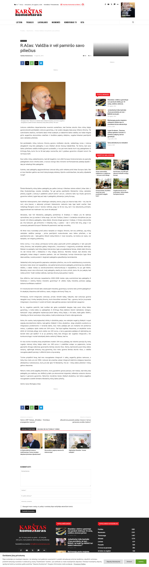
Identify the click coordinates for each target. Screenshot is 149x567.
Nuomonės (30, 31)
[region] (74, 560)
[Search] (133, 22)
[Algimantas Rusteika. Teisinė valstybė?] (80, 441)
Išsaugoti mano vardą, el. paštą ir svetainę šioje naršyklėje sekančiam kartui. (48, 506)
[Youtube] (108, 4)
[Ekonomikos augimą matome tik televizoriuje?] (56, 441)
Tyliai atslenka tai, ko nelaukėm (118, 143)
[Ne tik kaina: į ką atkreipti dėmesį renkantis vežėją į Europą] (121, 164)
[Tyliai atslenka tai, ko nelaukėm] (101, 145)
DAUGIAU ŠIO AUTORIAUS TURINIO (48, 429)
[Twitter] (111, 4)
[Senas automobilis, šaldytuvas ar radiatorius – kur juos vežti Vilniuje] (103, 164)
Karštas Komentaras (27, 55)
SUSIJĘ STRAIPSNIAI (28, 429)
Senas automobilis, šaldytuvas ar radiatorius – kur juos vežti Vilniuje (103, 173)
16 (90, 55)
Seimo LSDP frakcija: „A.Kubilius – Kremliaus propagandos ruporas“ (35, 421)
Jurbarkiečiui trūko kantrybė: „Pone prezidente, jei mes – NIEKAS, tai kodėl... (117, 112)
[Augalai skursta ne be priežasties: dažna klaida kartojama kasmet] (121, 183)
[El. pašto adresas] (36, 63)
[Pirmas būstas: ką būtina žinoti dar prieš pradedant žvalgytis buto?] (103, 183)
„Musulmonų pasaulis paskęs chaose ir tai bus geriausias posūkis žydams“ (75, 421)
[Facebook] (105, 4)
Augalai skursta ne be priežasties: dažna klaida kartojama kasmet (120, 192)
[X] (27, 63)
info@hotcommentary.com (40, 544)
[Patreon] (114, 4)
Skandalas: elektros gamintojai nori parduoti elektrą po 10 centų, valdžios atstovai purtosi (80, 531)
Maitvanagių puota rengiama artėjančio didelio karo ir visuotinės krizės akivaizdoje (117, 122)
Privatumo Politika (80, 564)
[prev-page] (21, 458)
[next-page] (25, 458)
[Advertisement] (82, 12)
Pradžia (22, 31)
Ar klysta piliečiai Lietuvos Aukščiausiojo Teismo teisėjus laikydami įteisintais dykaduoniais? (127, 10)
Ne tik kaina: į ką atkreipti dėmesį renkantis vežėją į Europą (120, 173)
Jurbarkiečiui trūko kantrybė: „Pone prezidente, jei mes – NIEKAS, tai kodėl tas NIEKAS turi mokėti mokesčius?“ (80, 542)
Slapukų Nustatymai (113, 561)
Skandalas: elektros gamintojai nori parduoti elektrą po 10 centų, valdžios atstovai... (118, 102)
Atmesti (129, 561)
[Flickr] (118, 4)
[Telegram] (41, 63)
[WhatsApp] (32, 63)
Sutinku (141, 561)
